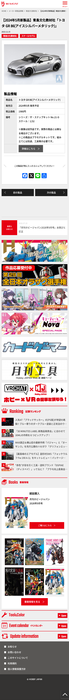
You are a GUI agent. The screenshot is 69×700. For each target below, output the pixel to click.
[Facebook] (25, 176)
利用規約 (12, 663)
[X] (31, 176)
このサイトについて (18, 657)
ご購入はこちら (45, 525)
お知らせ (12, 646)
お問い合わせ (14, 652)
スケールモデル (28, 35)
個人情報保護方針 (17, 668)
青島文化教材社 (10, 35)
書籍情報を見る (32, 601)
